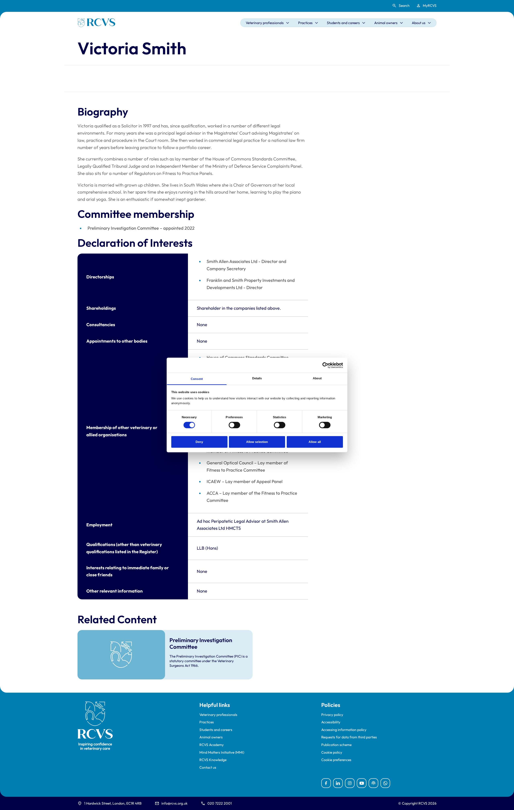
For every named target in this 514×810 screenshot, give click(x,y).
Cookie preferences (336, 760)
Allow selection (257, 442)
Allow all (315, 442)
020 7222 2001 (219, 803)
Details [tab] (257, 378)
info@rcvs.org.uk (174, 803)
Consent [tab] (197, 379)
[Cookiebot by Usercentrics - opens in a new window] (325, 365)
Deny (199, 442)
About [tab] (317, 378)
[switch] (234, 425)
